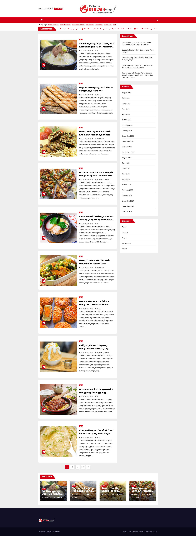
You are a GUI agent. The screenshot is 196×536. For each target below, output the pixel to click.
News (124, 238)
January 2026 (127, 130)
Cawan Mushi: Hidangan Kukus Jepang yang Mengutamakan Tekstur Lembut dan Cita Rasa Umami (137, 75)
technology (99, 25)
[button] (157, 20)
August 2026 (126, 93)
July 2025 (125, 163)
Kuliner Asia (107, 25)
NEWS (141, 531)
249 (82, 467)
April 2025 (126, 179)
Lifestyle (125, 232)
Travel (124, 249)
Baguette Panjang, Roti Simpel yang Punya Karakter (83, 491)
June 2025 (126, 168)
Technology (126, 243)
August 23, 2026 (87, 50)
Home (124, 531)
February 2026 (127, 125)
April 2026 (126, 114)
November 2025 (128, 141)
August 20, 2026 (87, 437)
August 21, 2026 (87, 267)
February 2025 (127, 190)
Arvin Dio (100, 138)
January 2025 (127, 195)
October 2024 (127, 212)
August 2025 (126, 158)
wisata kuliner (90, 25)
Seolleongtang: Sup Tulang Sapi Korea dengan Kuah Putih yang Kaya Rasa (96, 46)
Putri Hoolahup (102, 179)
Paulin (98, 94)
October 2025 (127, 147)
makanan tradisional (78, 25)
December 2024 (128, 201)
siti (97, 50)
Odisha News (56, 531)
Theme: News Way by (45, 531)
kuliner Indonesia (53, 25)
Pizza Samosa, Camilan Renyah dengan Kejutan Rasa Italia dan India (96, 175)
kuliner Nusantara (65, 25)
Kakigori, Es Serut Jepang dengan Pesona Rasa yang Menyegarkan (93, 348)
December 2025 (128, 136)
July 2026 (125, 98)
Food (81, 39)
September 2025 (128, 152)
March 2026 (126, 120)
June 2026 (126, 103)
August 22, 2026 (87, 94)
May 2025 (125, 174)
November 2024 (128, 206)
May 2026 (125, 109)
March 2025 (126, 185)
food (114, 25)
